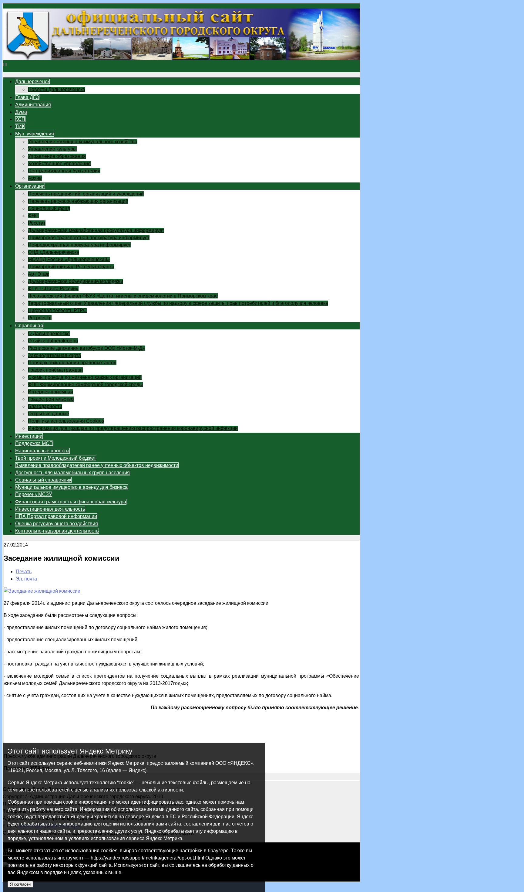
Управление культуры (52, 149)
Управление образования (57, 156)
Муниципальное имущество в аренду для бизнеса (71, 487)
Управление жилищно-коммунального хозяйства (82, 141)
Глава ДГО (27, 97)
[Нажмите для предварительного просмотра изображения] (42, 591)
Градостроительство (51, 399)
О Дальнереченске (49, 333)
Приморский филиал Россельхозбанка (71, 266)
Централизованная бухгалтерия (64, 170)
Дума (21, 111)
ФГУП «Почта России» (53, 288)
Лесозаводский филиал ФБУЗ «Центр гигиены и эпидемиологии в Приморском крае (123, 295)
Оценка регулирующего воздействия (56, 523)
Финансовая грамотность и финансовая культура (70, 501)
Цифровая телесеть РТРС (57, 310)
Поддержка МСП (34, 443)
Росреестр (40, 317)
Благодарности (45, 406)
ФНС (33, 215)
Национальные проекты (42, 450)
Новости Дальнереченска (56, 89)
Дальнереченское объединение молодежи (75, 281)
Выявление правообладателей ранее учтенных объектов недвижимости (96, 465)
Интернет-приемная (50, 391)
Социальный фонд (49, 208)
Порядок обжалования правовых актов (72, 362)
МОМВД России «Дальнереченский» (69, 259)
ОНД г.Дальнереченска (53, 252)
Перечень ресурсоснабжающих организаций (78, 201)
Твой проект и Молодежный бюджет (55, 458)
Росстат (36, 223)
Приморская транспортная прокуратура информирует (88, 237)
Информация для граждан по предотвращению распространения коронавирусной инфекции (133, 428)
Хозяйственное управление (59, 163)
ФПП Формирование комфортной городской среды (85, 384)
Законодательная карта (54, 355)
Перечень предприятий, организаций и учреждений (86, 193)
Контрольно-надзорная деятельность (57, 530)
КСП (20, 119)
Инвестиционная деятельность (50, 509)
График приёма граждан (55, 370)
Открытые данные (48, 413)
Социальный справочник (43, 479)
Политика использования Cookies (66, 421)
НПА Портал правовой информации (56, 516)
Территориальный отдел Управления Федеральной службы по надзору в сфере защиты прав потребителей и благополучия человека (178, 303)
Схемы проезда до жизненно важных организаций (85, 377)
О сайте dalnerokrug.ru (53, 340)
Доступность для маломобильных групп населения (72, 472)
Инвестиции (28, 436)
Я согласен (20, 884)
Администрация (33, 104)
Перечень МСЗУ (33, 494)
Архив (35, 178)
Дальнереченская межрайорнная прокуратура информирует (96, 230)
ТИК (20, 126)
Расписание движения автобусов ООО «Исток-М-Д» (86, 348)
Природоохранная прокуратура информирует (79, 244)
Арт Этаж (38, 274)
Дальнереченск (32, 81)
